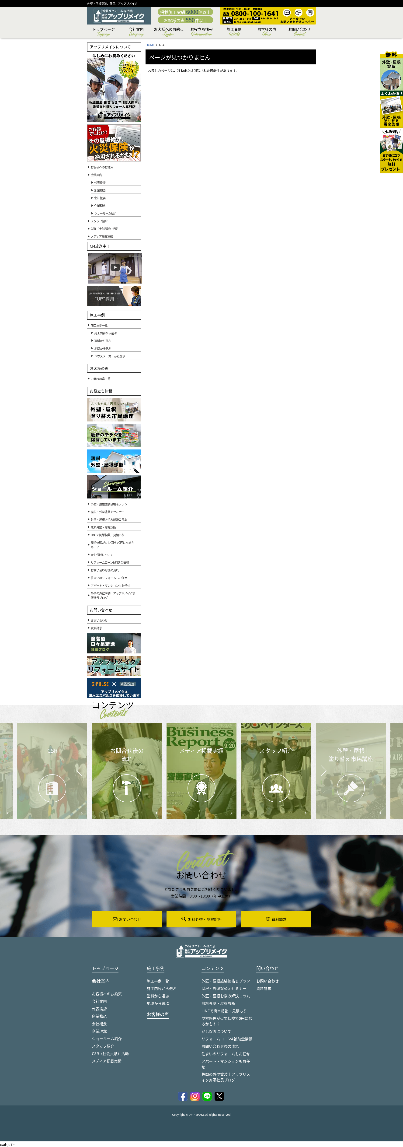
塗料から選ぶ (158, 996)
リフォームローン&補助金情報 (227, 1039)
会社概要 (99, 198)
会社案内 (136, 32)
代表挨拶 (99, 182)
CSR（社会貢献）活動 (110, 1053)
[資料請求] (391, 150)
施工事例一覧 (158, 981)
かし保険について (216, 1031)
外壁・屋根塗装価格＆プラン (226, 981)
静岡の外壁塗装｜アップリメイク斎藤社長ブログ (226, 1077)
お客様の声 (266, 32)
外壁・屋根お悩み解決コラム (226, 996)
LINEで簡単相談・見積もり (224, 1011)
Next (318, 767)
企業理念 (99, 205)
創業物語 (99, 190)
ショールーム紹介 (105, 213)
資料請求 (263, 988)
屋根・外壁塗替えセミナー (224, 988)
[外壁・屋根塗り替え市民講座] (391, 109)
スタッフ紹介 (103, 1046)
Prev (77, 774)
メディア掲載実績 (107, 1061)
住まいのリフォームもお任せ (226, 1053)
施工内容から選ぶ (162, 988)
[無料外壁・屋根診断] (391, 71)
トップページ (103, 32)
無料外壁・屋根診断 (218, 1003)
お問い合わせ (299, 32)
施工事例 (234, 32)
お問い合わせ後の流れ (220, 1046)
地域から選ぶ (158, 1003)
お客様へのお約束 (169, 32)
